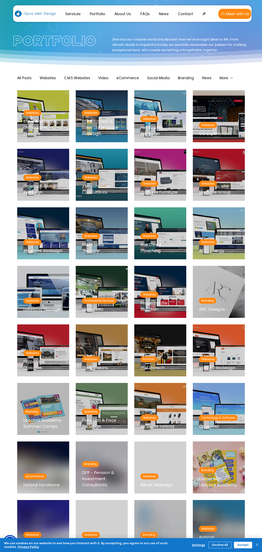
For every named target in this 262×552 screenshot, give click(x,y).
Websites (48, 78)
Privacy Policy (28, 547)
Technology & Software (218, 418)
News (206, 78)
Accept (243, 545)
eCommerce (127, 78)
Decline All (220, 545)
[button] (72, 13)
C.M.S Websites (77, 78)
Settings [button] (198, 545)
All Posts (24, 78)
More (224, 78)
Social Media (158, 78)
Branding (186, 78)
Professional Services (99, 301)
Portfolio (149, 359)
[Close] (257, 545)
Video (103, 78)
